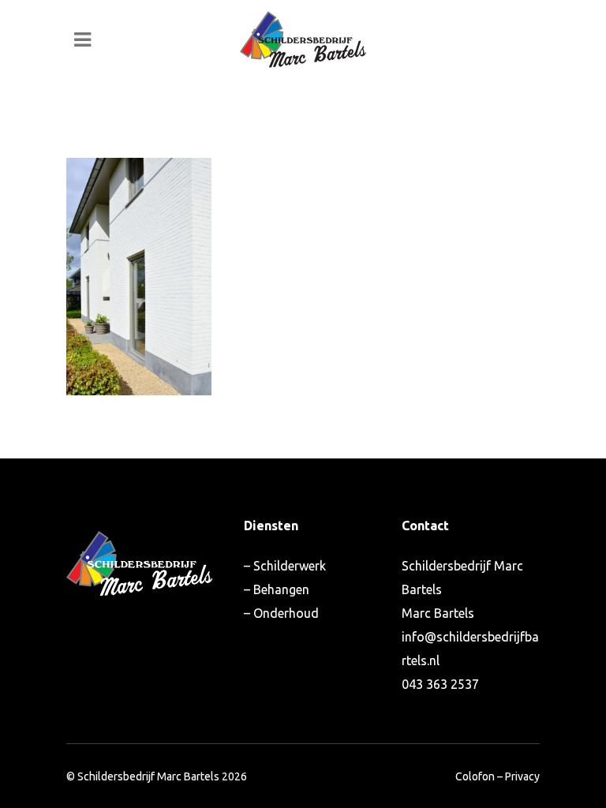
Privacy (522, 776)
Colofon (475, 776)
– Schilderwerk (285, 566)
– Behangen (276, 589)
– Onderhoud (281, 613)
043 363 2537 (440, 684)
